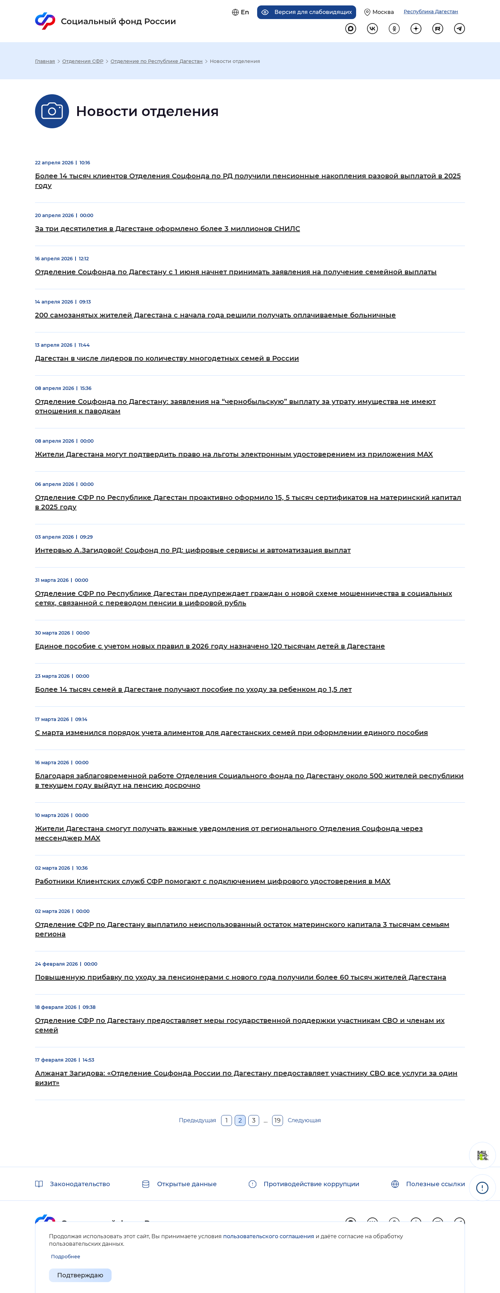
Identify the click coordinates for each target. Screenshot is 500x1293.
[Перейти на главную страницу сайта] (105, 21)
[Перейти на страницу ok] (394, 28)
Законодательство (80, 1184)
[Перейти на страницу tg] (459, 28)
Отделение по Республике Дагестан (157, 61)
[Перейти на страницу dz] (416, 28)
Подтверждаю (80, 1275)
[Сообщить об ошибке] (482, 1187)
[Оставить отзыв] (482, 1155)
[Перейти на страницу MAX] (350, 28)
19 (277, 1120)
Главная (45, 61)
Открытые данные (187, 1184)
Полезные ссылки (435, 1184)
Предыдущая (197, 1120)
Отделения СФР (82, 61)
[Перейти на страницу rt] (437, 28)
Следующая (304, 1120)
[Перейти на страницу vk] (372, 28)
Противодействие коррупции (311, 1184)
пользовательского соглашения (268, 1236)
